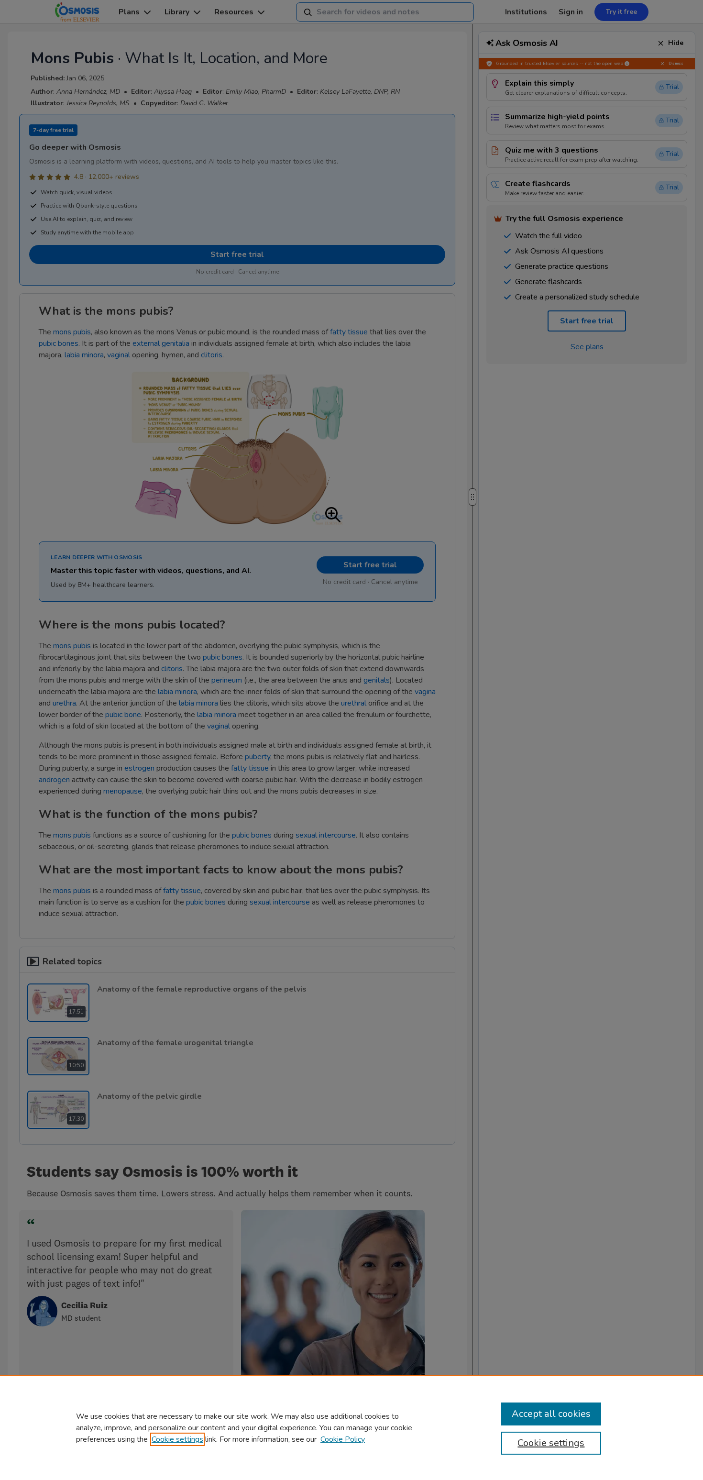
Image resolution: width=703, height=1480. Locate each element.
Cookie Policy (342, 1439)
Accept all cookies (551, 1413)
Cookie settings (177, 1439)
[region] (351, 1427)
